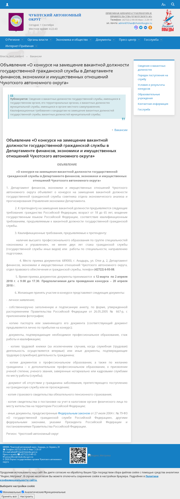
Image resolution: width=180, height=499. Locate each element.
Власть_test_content (12, 56)
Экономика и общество (72, 40)
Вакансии (36, 56)
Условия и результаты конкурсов (151, 86)
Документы (103, 40)
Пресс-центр (127, 40)
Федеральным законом (74, 413)
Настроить (26, 496)
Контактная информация (153, 103)
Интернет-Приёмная (19, 46)
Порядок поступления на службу (153, 77)
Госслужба (151, 40)
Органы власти (38, 40)
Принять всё (9, 496)
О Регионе (12, 40)
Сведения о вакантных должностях (151, 67)
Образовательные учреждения (149, 96)
